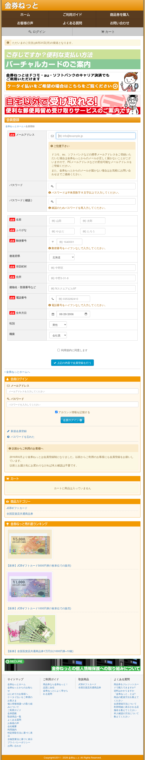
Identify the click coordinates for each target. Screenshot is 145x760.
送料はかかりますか (124, 690)
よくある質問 (72, 23)
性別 (12, 323)
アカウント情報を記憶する (74, 412)
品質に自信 (48, 687)
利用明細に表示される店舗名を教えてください (126, 708)
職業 (12, 334)
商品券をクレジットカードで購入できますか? (126, 685)
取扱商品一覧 (14, 716)
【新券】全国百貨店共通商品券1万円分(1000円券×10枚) (40, 651)
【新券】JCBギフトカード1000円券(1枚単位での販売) (39, 608)
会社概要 (12, 726)
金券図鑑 (12, 713)
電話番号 (21, 297)
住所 (18, 277)
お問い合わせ (119, 23)
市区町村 (21, 266)
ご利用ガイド (72, 14)
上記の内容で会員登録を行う (73, 363)
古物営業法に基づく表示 (20, 739)
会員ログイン (71, 420)
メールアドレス (25, 134)
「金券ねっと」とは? (125, 693)
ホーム (25, 14)
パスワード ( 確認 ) (20, 200)
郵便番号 (21, 240)
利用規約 (12, 729)
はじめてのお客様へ (18, 693)
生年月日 (21, 313)
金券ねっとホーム (14, 126)
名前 (18, 219)
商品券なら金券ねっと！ (55, 684)
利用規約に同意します (74, 350)
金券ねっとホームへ (17, 372)
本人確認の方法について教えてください (126, 715)
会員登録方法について (125, 703)
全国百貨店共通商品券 (20, 513)
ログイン (39, 31)
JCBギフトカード (17, 508)
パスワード (16, 185)
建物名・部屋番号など (22, 287)
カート (109, 31)
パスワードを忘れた (22, 436)
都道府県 (14, 256)
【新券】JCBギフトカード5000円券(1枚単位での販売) (39, 565)
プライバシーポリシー (19, 742)
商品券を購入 (119, 14)
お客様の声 (25, 23)
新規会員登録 (18, 431)
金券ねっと (22, 5)
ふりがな (21, 230)
